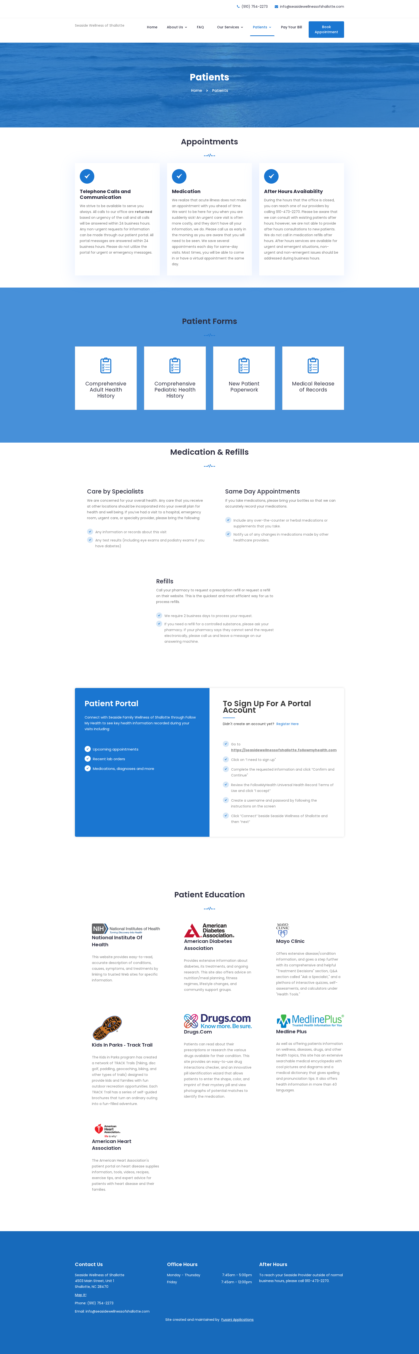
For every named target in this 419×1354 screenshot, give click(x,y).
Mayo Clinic (290, 941)
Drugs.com (198, 1031)
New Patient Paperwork (244, 386)
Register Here (287, 723)
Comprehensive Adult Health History (105, 389)
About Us (175, 27)
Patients (260, 27)
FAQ (200, 27)
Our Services (228, 27)
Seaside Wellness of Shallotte (99, 25)
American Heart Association (111, 1145)
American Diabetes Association (208, 945)
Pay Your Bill (291, 27)
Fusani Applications (237, 1319)
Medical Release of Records (313, 386)
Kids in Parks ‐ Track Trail (122, 1044)
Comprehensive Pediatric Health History (175, 389)
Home (152, 27)
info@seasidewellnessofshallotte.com (312, 6)
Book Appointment (326, 29)
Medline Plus (291, 1031)
